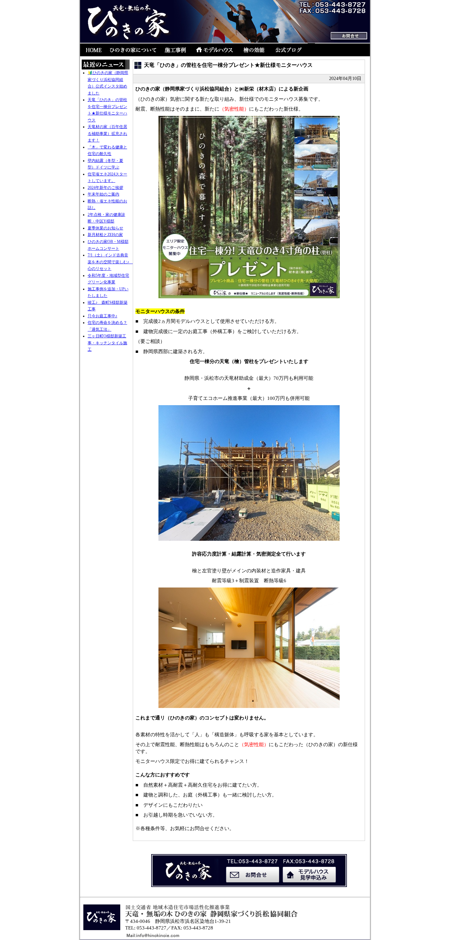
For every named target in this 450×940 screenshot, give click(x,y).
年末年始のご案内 (103, 194)
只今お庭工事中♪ (102, 316)
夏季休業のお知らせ (105, 228)
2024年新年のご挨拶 (105, 187)
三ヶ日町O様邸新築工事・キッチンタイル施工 (107, 343)
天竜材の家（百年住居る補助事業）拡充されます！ (107, 133)
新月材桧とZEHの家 (105, 234)
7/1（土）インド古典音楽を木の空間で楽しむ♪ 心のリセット (110, 262)
